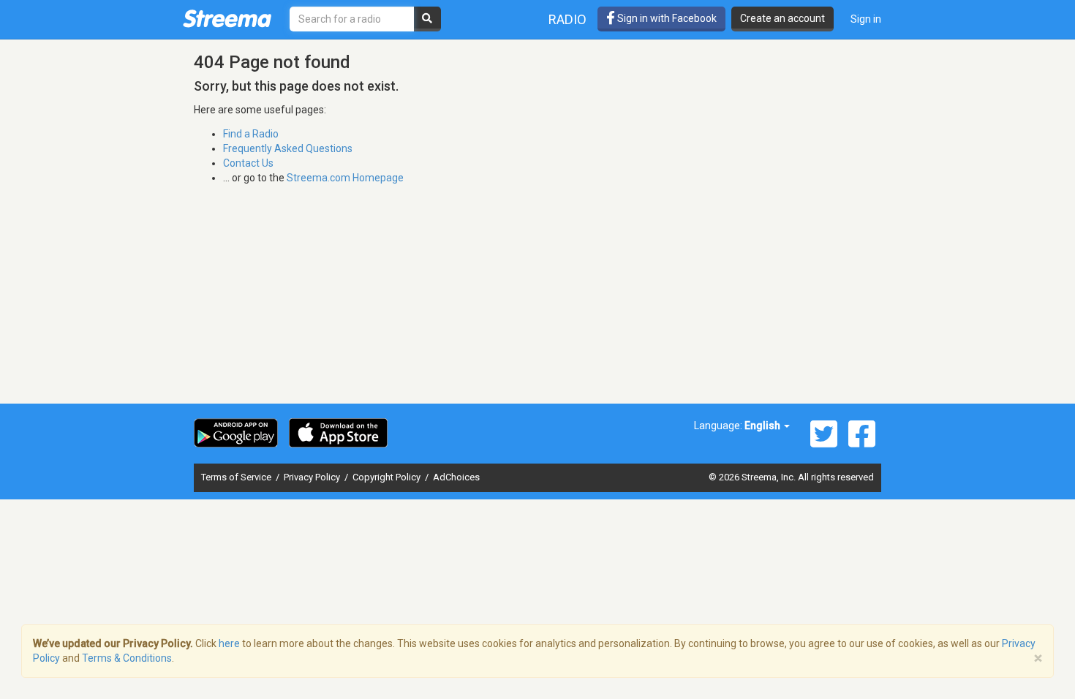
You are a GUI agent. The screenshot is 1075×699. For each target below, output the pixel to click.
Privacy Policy (313, 477)
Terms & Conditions (127, 658)
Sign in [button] (865, 19)
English (763, 425)
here (229, 643)
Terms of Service (237, 477)
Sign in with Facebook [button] (666, 18)
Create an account (782, 18)
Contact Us (248, 163)
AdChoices (456, 477)
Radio (567, 19)
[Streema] (227, 18)
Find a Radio (251, 134)
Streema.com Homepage (345, 178)
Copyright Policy (387, 477)
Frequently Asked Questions (287, 148)
